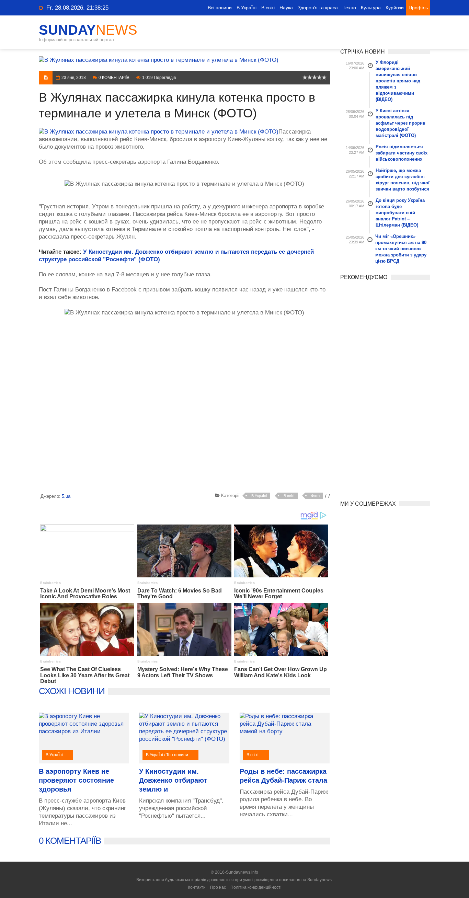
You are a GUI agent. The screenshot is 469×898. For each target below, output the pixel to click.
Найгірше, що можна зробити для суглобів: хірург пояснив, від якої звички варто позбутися (403, 180)
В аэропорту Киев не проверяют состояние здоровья (76, 780)
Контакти (197, 887)
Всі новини (220, 7)
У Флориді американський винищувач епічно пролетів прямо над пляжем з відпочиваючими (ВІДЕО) (398, 81)
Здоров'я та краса (318, 7)
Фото (315, 496)
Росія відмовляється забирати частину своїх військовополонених (401, 153)
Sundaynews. (320, 879)
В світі (268, 7)
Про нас (218, 887)
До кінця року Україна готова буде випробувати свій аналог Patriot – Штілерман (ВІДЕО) (400, 213)
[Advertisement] (184, 406)
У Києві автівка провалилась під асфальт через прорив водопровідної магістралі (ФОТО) (400, 123)
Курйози (395, 7)
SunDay (88, 29)
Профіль (418, 7)
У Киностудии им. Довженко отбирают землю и (173, 780)
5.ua (66, 496)
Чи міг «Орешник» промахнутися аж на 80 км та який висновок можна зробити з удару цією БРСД (400, 249)
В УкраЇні (246, 7)
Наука (286, 7)
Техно (349, 7)
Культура (371, 7)
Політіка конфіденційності (256, 887)
